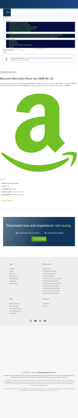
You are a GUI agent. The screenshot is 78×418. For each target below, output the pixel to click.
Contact (45, 306)
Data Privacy (46, 303)
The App (8, 20)
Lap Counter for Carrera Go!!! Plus (52, 283)
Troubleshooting (13, 283)
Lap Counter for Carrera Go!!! (50, 281)
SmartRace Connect (42, 385)
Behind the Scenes (14, 303)
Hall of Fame (12, 313)
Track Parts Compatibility (49, 271)
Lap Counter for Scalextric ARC (51, 288)
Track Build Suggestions (49, 273)
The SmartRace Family (15, 308)
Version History (13, 276)
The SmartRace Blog (15, 311)
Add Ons (11, 271)
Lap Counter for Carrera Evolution (52, 278)
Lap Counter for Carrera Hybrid (51, 290)
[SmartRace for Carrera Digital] (23, 7)
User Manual (12, 281)
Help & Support (10, 39)
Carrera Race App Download (50, 293)
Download (12, 273)
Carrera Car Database (49, 276)
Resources (9, 32)
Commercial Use (13, 278)
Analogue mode (7, 381)
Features (11, 268)
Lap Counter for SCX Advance (51, 285)
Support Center (47, 268)
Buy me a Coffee (13, 306)
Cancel (5, 52)
